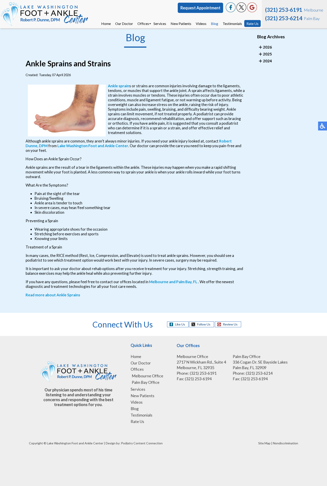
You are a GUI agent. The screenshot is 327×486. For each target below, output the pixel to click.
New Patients (181, 23)
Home (106, 23)
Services (159, 23)
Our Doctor (124, 23)
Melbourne (158, 281)
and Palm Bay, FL (183, 281)
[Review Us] (252, 11)
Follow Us (203, 324)
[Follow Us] (241, 11)
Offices (143, 23)
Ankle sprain (118, 85)
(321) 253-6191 (283, 9)
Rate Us (252, 23)
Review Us (230, 324)
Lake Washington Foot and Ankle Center (92, 145)
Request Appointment (200, 7)
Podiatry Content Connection (142, 443)
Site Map (264, 443)
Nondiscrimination (285, 443)
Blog (214, 23)
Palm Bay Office (145, 382)
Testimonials (232, 23)
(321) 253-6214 (283, 18)
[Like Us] (231, 11)
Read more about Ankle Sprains (53, 295)
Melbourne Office (147, 375)
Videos (201, 23)
